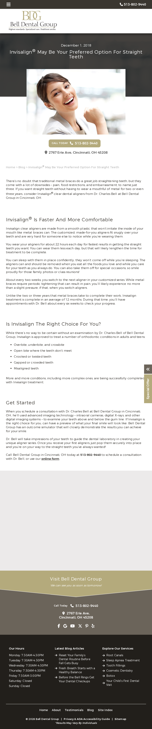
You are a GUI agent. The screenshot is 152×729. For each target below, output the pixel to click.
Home (10, 167)
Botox (110, 676)
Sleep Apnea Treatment (123, 660)
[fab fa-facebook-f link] (59, 626)
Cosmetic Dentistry (119, 671)
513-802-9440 (91, 455)
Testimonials (74, 710)
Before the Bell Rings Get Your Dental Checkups (123, 552)
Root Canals (114, 655)
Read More (13, 564)
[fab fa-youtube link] (72, 626)
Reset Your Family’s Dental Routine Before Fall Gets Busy (27, 554)
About (56, 710)
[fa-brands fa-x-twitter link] (80, 626)
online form (50, 459)
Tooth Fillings (115, 665)
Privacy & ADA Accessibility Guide (87, 719)
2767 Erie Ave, (78, 152)
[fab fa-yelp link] (92, 626)
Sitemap (120, 719)
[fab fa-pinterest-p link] (86, 626)
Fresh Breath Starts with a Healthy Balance (76, 552)
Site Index (105, 710)
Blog (21, 167)
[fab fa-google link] (65, 626)
